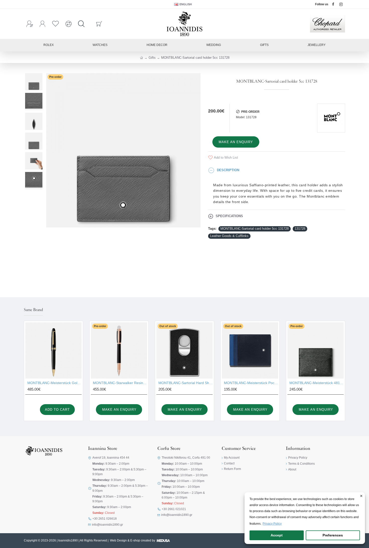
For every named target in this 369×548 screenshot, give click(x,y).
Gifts (152, 57)
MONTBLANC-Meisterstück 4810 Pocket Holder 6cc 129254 (316, 383)
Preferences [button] (333, 535)
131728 (300, 228)
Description (228, 170)
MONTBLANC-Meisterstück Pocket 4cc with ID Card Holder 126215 (251, 383)
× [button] (361, 496)
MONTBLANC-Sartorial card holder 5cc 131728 (254, 228)
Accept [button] (277, 535)
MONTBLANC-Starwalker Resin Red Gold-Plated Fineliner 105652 (120, 383)
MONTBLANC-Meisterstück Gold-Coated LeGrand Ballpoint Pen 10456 (54, 383)
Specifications (229, 216)
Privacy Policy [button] (272, 523)
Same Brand (33, 310)
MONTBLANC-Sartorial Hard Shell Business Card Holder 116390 (185, 383)
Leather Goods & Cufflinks (229, 236)
